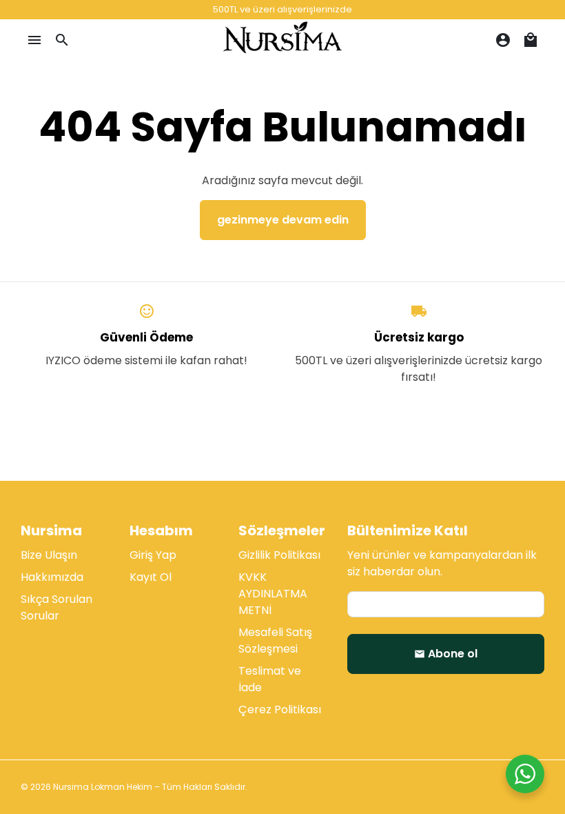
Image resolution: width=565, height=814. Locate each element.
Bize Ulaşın (49, 555)
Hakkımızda (52, 577)
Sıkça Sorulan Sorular (56, 607)
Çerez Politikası (279, 709)
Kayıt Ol (151, 577)
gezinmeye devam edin (283, 220)
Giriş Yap (153, 555)
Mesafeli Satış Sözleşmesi (275, 640)
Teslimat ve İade (269, 679)
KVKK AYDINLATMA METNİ (272, 593)
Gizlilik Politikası (279, 555)
